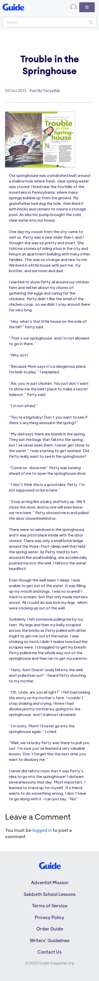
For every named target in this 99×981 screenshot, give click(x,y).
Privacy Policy (49, 917)
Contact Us (50, 952)
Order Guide (49, 928)
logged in (42, 830)
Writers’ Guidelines (50, 940)
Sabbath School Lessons (50, 894)
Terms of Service (49, 905)
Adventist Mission (49, 882)
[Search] (91, 22)
